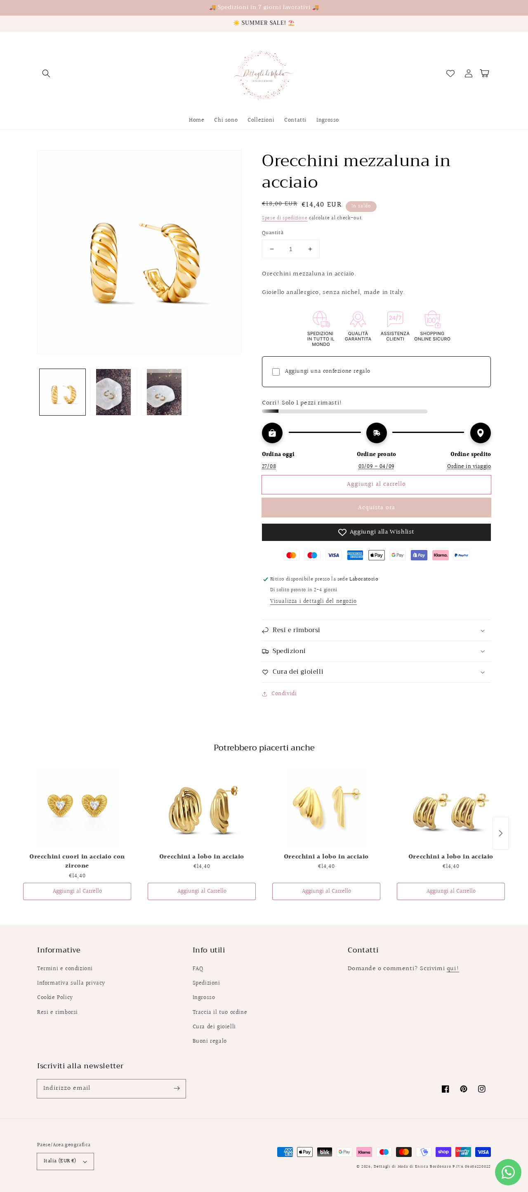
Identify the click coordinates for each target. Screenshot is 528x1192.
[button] (46, 73)
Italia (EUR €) (60, 1161)
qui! (453, 969)
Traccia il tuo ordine (220, 1012)
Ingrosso (204, 997)
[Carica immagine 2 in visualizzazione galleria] (113, 392)
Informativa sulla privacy (71, 983)
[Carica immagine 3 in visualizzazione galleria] (164, 392)
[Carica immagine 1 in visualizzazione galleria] (62, 392)
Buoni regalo (210, 1041)
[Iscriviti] (176, 1088)
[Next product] (501, 833)
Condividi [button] (284, 693)
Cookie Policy (55, 997)
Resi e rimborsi (57, 1012)
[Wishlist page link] (450, 73)
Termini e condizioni (65, 968)
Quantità (272, 233)
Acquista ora (376, 508)
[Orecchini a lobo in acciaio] (201, 808)
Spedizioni (206, 983)
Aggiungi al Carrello (77, 891)
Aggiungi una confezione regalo (327, 371)
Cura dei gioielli (214, 1027)
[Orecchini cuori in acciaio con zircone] (77, 808)
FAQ (198, 968)
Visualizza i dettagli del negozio (313, 601)
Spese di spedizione (284, 218)
